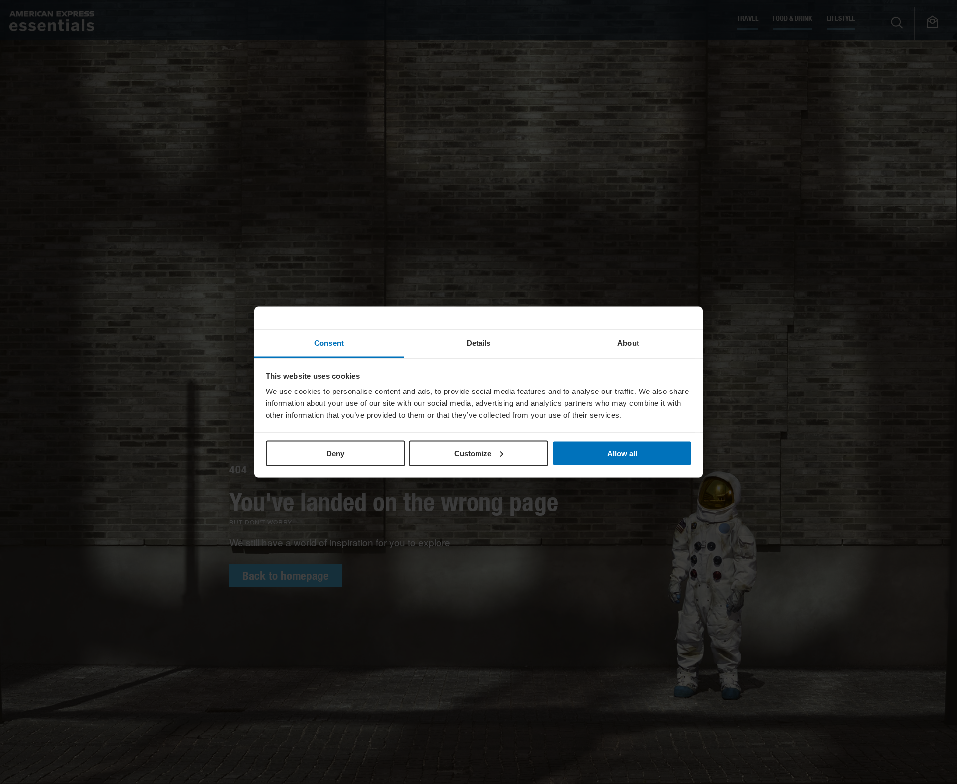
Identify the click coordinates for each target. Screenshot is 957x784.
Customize (472, 453)
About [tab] (628, 343)
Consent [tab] (329, 343)
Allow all (622, 453)
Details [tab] (479, 343)
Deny (335, 453)
